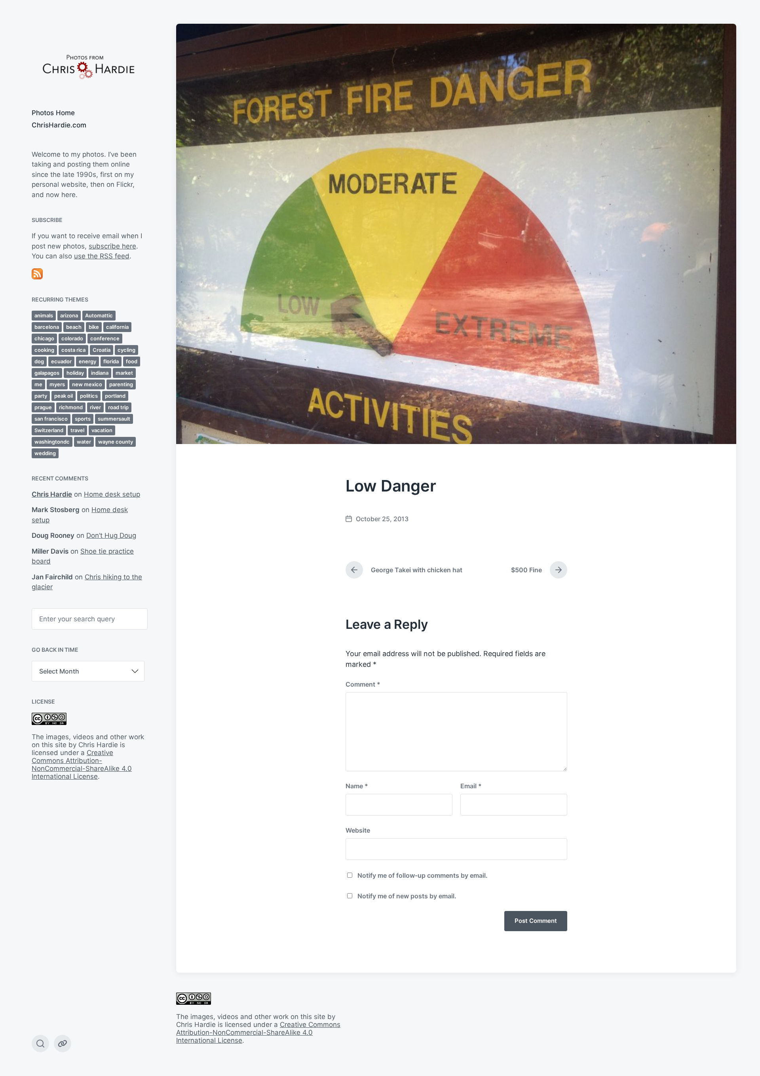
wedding (45, 453)
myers (57, 384)
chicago (44, 338)
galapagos (46, 373)
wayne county (115, 441)
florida (111, 361)
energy (87, 361)
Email (471, 786)
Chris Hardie (52, 494)
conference (105, 338)
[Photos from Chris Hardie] (88, 66)
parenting (121, 384)
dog (39, 361)
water (84, 441)
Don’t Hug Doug (111, 535)
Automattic (99, 315)
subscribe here (112, 246)
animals (43, 315)
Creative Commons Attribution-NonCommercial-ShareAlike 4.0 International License (82, 764)
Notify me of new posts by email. (406, 896)
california (117, 327)
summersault (114, 419)
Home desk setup (112, 494)
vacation (101, 430)
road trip (118, 407)
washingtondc (52, 441)
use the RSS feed (101, 256)
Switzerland (48, 430)
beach (74, 327)
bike (94, 327)
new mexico (87, 384)
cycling (126, 350)
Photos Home (53, 113)
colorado (72, 338)
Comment (363, 684)
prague (43, 407)
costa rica (73, 350)
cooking (44, 350)
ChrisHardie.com (59, 125)
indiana (99, 373)
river (95, 407)
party (40, 396)
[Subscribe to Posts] (88, 273)
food (131, 361)
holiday (75, 373)
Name (357, 786)
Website (358, 830)
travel (77, 430)
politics (89, 396)
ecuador (61, 361)
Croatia (101, 350)
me (38, 384)
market (124, 373)
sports (83, 419)
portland (115, 396)
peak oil (63, 396)
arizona (69, 315)
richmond (71, 407)
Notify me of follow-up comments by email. (422, 875)
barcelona (46, 327)
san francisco (51, 419)
